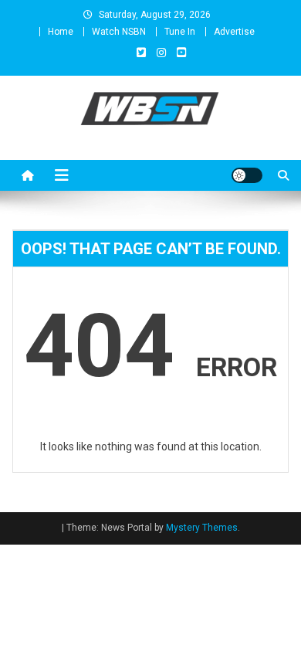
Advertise (234, 31)
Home (60, 31)
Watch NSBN (119, 31)
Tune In (179, 31)
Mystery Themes (202, 527)
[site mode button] (247, 175)
